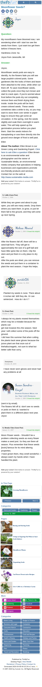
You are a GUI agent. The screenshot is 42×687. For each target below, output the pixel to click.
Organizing (7, 645)
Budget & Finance (29, 620)
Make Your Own (28, 641)
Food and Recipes (29, 634)
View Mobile (27, 662)
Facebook (28, 604)
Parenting (26, 645)
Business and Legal (10, 624)
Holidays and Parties (30, 638)
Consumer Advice (10, 627)
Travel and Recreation (11, 652)
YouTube (28, 607)
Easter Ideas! (10, 600)
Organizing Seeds (18, 562)
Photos (25, 648)
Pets (5, 648)
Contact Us (31, 664)
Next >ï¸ (35, 501)
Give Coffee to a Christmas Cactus (24, 586)
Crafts (6, 631)
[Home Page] (8, 1)
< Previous (7, 501)
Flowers (34, 510)
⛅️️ (37, 666)
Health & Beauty (9, 638)
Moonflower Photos (19, 550)
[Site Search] (35, 2)
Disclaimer (10, 664)
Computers (26, 624)
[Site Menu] (24, 2)
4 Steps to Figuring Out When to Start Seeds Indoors (25, 538)
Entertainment (8, 634)
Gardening (24, 510)
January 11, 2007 (9, 514)
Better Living (8, 620)
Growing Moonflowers (20, 490)
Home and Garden (10, 510)
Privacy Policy (21, 664)
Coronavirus (27, 627)
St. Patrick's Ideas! (31, 600)
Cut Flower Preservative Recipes (23, 574)
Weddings (26, 652)
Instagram (10, 611)
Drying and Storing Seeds (21, 525)
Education (26, 631)
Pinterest (9, 607)
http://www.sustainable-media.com (17, 177)
